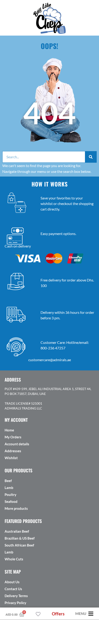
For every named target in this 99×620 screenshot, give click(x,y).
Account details (17, 444)
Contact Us (13, 589)
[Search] (90, 156)
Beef (8, 481)
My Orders (13, 437)
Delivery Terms (16, 596)
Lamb (9, 488)
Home (9, 430)
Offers (58, 613)
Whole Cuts (14, 559)
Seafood (11, 501)
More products (16, 508)
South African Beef (19, 545)
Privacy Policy (15, 603)
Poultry (10, 494)
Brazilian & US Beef (20, 538)
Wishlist (11, 458)
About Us (12, 582)
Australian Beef (17, 531)
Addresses (13, 451)
